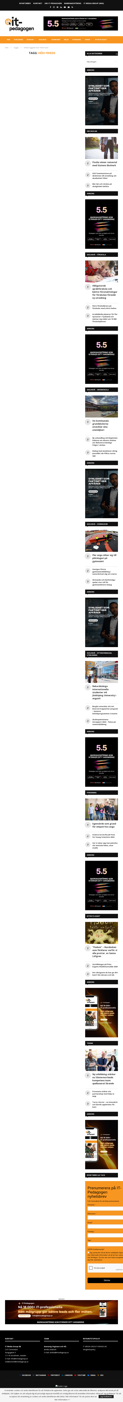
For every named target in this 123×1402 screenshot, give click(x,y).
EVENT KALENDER (24, 47)
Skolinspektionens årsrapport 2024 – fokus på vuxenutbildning (104, 721)
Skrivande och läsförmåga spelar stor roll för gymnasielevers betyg (103, 582)
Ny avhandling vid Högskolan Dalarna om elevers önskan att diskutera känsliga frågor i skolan (104, 441)
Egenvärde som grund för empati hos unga (104, 825)
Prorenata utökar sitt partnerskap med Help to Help (103, 1093)
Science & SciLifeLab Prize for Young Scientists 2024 (103, 836)
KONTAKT (37, 3)
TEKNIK (87, 40)
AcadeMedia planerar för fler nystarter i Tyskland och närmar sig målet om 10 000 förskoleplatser (104, 318)
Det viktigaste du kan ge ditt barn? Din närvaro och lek (105, 973)
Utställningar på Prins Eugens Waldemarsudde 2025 (105, 965)
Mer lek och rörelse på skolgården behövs (102, 185)
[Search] (117, 54)
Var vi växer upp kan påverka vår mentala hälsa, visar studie (104, 845)
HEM (8, 40)
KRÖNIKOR (11, 47)
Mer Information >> (62, 1400)
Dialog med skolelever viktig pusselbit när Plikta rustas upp (104, 453)
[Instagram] (54, 7)
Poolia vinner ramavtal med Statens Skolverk (104, 164)
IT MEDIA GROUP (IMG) (94, 3)
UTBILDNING (18, 40)
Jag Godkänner (106, 1396)
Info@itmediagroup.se (19, 1359)
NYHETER (30, 40)
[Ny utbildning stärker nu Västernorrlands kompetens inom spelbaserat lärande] (101, 1060)
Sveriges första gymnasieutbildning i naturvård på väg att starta (104, 571)
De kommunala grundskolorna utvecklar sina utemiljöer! (100, 425)
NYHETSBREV (25, 3)
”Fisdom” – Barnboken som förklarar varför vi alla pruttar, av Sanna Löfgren (104, 952)
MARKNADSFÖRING (72, 3)
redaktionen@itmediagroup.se (16, 1362)
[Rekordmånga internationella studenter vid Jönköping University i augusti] (101, 672)
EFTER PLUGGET (101, 40)
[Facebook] (50, 7)
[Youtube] (65, 7)
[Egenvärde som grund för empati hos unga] (101, 809)
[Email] (69, 7)
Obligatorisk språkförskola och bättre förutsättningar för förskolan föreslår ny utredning (104, 291)
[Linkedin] (61, 7)
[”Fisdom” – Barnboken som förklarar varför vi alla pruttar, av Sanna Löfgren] (101, 933)
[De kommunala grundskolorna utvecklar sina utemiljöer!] (101, 406)
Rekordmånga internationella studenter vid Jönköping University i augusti (104, 692)
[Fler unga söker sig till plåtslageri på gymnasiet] (101, 541)
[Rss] (72, 7)
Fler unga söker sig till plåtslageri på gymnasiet (104, 558)
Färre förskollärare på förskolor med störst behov (104, 307)
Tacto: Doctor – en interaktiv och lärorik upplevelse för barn (105, 1104)
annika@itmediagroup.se (59, 1352)
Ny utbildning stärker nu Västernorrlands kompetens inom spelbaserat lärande (104, 1079)
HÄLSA (66, 40)
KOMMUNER (55, 40)
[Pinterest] (57, 7)
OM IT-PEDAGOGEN (53, 3)
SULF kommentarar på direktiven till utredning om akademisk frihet (104, 175)
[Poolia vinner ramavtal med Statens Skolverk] (101, 148)
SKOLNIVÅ (42, 40)
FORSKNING (76, 40)
